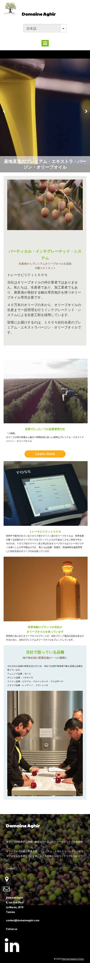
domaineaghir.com (73, 958)
